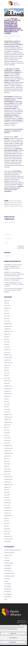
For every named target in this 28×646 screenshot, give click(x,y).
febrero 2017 (7, 531)
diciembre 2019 (8, 445)
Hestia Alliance (7, 565)
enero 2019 (7, 474)
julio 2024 (6, 310)
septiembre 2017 (8, 515)
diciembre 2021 (8, 386)
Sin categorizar (8, 594)
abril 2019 (6, 466)
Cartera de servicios (9, 552)
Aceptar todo (13, 633)
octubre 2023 (7, 329)
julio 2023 (6, 336)
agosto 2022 (7, 365)
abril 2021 (6, 406)
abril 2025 (6, 303)
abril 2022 (6, 375)
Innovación (7, 578)
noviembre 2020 (8, 417)
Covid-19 (6, 557)
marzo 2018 (7, 500)
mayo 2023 (7, 341)
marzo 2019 (7, 469)
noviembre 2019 (8, 448)
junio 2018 (6, 492)
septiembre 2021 (8, 393)
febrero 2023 (7, 349)
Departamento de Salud (11, 202)
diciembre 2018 (8, 476)
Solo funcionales (13, 637)
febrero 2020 (7, 440)
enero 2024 (7, 321)
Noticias (6, 581)
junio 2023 (6, 339)
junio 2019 (6, 461)
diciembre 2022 (8, 354)
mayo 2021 (7, 404)
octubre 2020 (7, 419)
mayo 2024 (7, 316)
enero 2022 (7, 383)
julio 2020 (6, 427)
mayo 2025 (7, 300)
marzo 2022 (7, 378)
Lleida (11, 204)
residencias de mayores (16, 206)
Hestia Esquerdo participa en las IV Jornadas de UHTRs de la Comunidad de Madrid (13, 284)
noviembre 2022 (8, 357)
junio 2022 (6, 370)
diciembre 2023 (8, 323)
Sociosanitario (7, 596)
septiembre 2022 (8, 362)
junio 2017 (6, 520)
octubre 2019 (7, 450)
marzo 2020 (7, 437)
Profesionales (7, 583)
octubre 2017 (7, 513)
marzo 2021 (7, 409)
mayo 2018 (7, 495)
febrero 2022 (7, 380)
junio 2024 (6, 313)
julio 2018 (6, 489)
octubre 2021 (7, 391)
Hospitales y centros (14, 36)
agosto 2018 (7, 487)
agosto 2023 (7, 334)
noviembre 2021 (8, 388)
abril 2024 (6, 318)
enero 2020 (7, 443)
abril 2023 (6, 344)
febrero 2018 (7, 502)
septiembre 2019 (8, 453)
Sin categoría (7, 591)
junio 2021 (6, 401)
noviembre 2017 (8, 510)
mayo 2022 (7, 373)
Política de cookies (12, 628)
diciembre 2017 (8, 507)
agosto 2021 (7, 396)
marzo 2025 (7, 305)
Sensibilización (7, 589)
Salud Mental (7, 586)
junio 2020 (6, 430)
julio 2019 (6, 458)
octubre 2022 (7, 360)
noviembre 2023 (8, 326)
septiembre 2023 (8, 331)
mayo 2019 (7, 463)
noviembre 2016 (8, 539)
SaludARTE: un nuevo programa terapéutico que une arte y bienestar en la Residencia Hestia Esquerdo (14, 274)
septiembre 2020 (8, 422)
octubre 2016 (7, 541)
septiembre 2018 (8, 484)
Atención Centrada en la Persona (12, 550)
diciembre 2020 (8, 414)
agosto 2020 (7, 424)
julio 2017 (6, 518)
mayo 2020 (7, 432)
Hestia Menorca (8, 570)
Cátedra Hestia (8, 555)
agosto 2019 (7, 456)
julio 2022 (6, 367)
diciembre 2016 (8, 536)
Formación (7, 560)
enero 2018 (7, 505)
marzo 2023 (7, 347)
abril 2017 (6, 526)
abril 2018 (6, 497)
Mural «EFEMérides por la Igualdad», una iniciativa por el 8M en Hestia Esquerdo (13, 290)
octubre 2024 (7, 308)
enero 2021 (7, 412)
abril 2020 (6, 435)
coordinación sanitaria (15, 200)
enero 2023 (7, 352)
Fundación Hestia (8, 563)
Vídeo (5, 599)
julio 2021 (6, 399)
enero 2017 (7, 533)
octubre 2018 (7, 482)
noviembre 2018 (8, 479)
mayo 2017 (7, 523)
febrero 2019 (7, 471)
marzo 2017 (7, 528)
